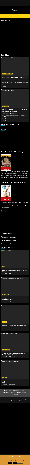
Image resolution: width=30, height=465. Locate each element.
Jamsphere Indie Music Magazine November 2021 (15, 77)
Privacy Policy (15, 5)
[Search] (28, 16)
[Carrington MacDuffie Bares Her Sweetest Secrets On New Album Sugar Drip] (15, 286)
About (6, 1)
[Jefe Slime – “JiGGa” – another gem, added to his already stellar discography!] (15, 98)
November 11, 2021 (13, 113)
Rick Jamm (5, 79)
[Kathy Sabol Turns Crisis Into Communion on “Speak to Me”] (15, 369)
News (4, 266)
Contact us (22, 1)
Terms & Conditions (21, 3)
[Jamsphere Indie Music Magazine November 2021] (15, 66)
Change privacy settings (6, 243)
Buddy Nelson (5, 113)
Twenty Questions (6, 349)
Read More (4, 86)
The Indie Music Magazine (10, 3)
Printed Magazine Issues (7, 73)
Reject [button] (15, 463)
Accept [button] (10, 463)
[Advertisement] (15, 38)
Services (11, 1)
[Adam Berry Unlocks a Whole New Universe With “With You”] (15, 314)
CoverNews (14, 400)
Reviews (4, 321)
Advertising (16, 1)
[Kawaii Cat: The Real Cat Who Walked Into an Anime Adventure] (15, 259)
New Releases (5, 106)
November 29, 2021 (12, 79)
